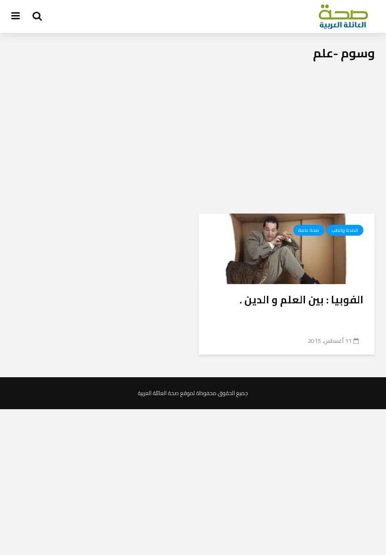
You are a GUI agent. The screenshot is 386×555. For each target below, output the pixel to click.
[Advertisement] (193, 143)
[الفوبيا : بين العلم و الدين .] (287, 248)
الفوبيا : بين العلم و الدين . (301, 300)
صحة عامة (308, 230)
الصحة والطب (345, 230)
